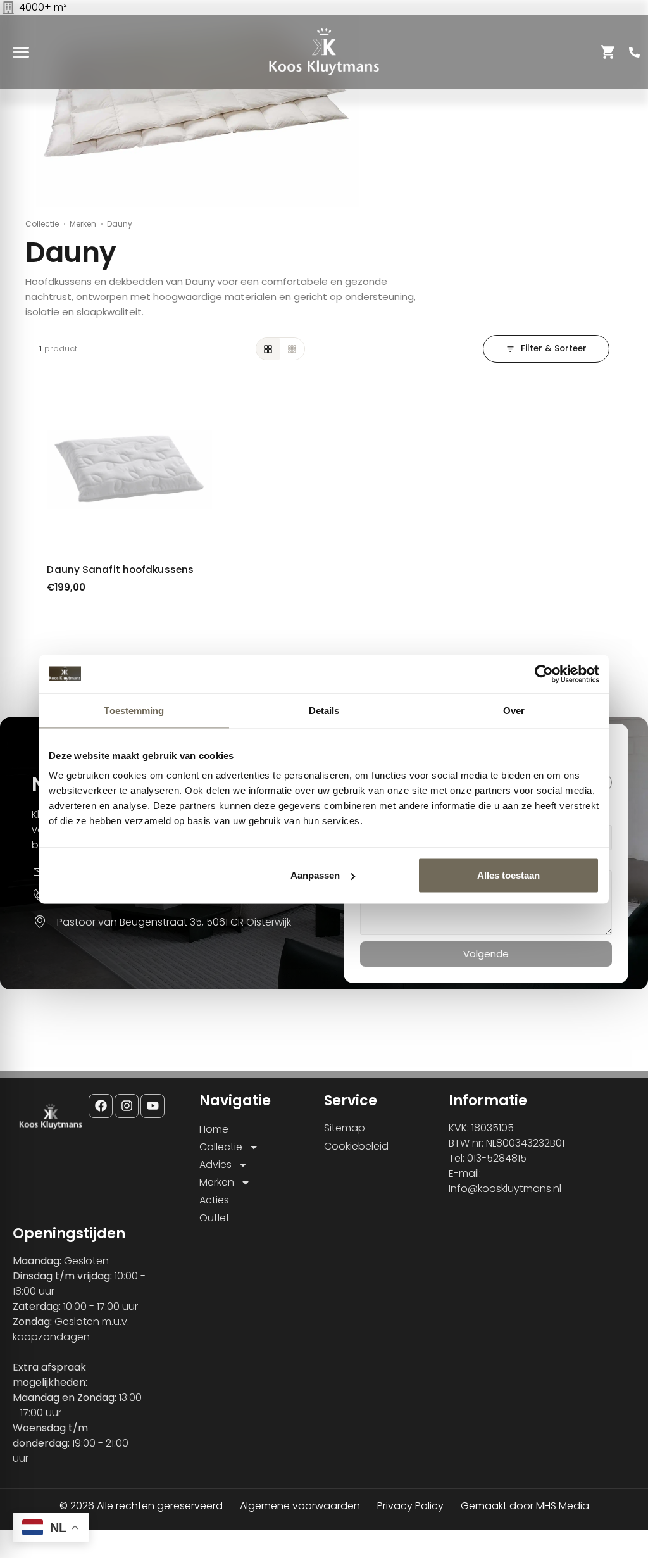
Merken (83, 223)
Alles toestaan (508, 875)
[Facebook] (101, 1106)
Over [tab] (514, 710)
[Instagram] (127, 1106)
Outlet (214, 1217)
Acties (214, 1200)
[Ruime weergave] (268, 349)
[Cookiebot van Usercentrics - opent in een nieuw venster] (544, 673)
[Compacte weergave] (292, 349)
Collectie (42, 223)
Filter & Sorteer (554, 348)
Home (213, 1129)
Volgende (486, 953)
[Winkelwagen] (608, 51)
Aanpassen (315, 875)
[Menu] (20, 51)
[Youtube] (152, 1106)
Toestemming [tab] (134, 710)
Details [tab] (324, 710)
